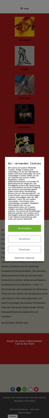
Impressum (30, 258)
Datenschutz (19, 258)
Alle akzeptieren (24, 228)
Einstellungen (24, 249)
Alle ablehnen (24, 239)
